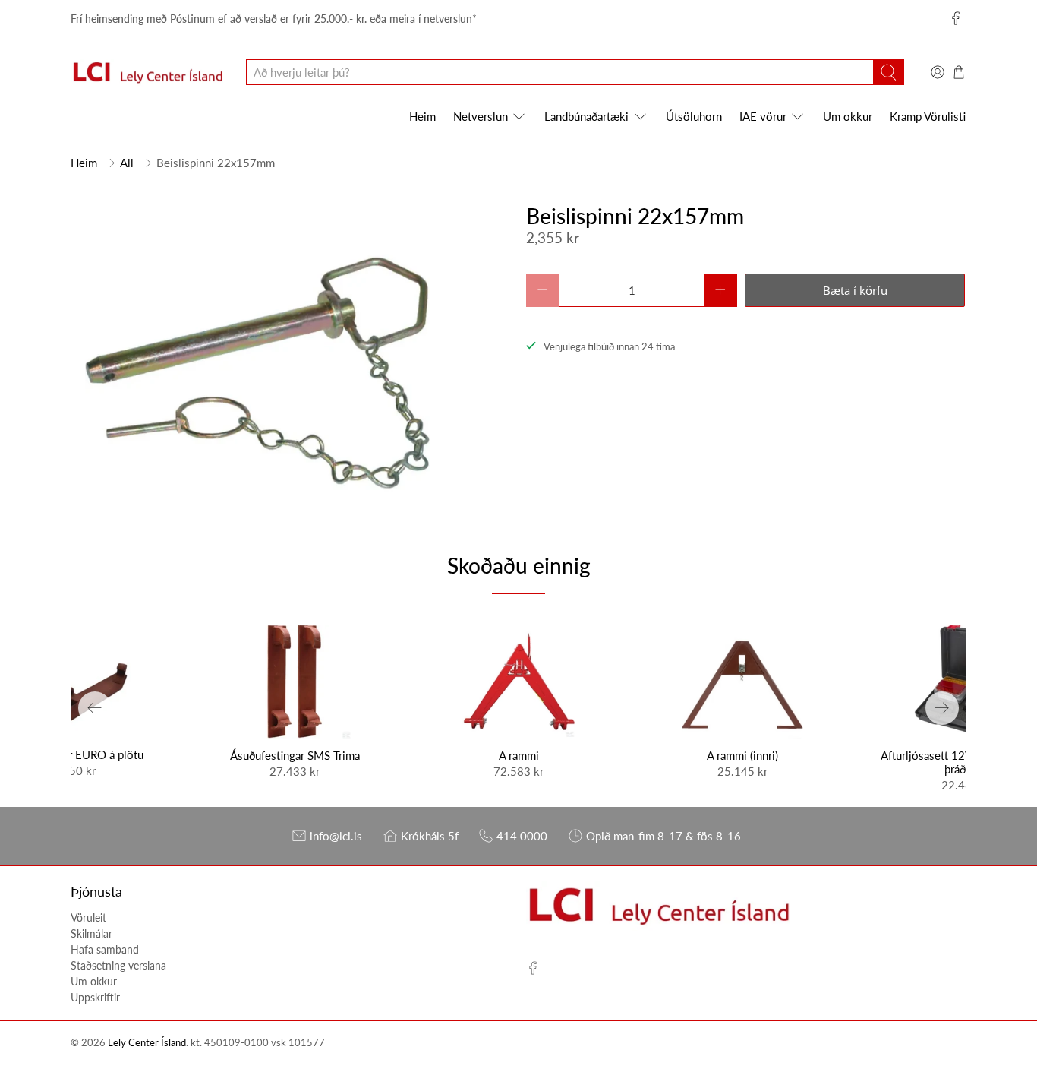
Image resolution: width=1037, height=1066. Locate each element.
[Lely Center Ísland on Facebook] (956, 18)
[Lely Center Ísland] (147, 73)
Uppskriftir (95, 997)
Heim (422, 116)
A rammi (519, 755)
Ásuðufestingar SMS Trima (295, 755)
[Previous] (95, 708)
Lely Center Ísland (147, 1043)
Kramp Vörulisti (928, 116)
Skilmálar (91, 933)
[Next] (942, 708)
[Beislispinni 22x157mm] (258, 356)
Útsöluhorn (694, 116)
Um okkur (847, 116)
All (127, 163)
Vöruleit (88, 917)
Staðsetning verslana (118, 965)
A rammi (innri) (742, 755)
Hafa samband (105, 949)
